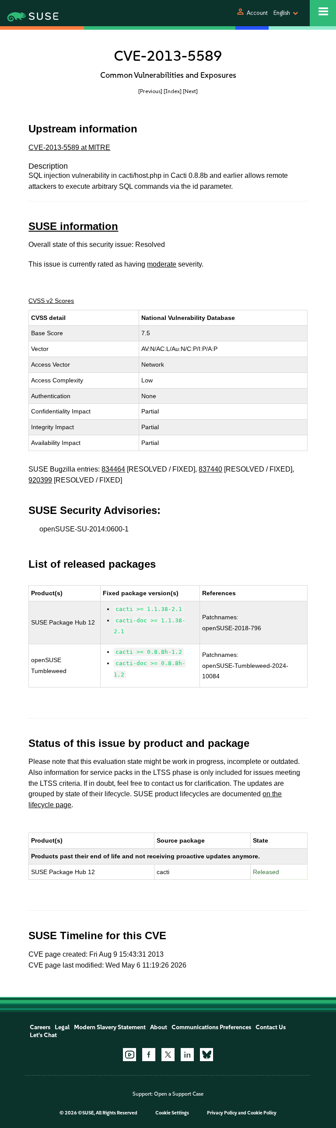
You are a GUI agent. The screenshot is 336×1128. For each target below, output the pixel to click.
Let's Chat (43, 1035)
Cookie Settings (172, 1113)
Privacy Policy (222, 1113)
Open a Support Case (178, 1094)
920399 (40, 480)
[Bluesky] (206, 1054)
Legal (62, 1027)
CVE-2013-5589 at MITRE (69, 147)
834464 (113, 469)
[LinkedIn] (187, 1054)
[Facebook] (148, 1054)
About (158, 1027)
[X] (168, 1054)
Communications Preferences (211, 1027)
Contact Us (271, 1027)
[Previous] (150, 91)
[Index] (173, 91)
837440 (210, 469)
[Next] (190, 91)
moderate (161, 264)
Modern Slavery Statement (110, 1027)
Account (257, 13)
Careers (40, 1027)
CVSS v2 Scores (51, 300)
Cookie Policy (261, 1113)
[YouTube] (129, 1054)
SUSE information (73, 226)
